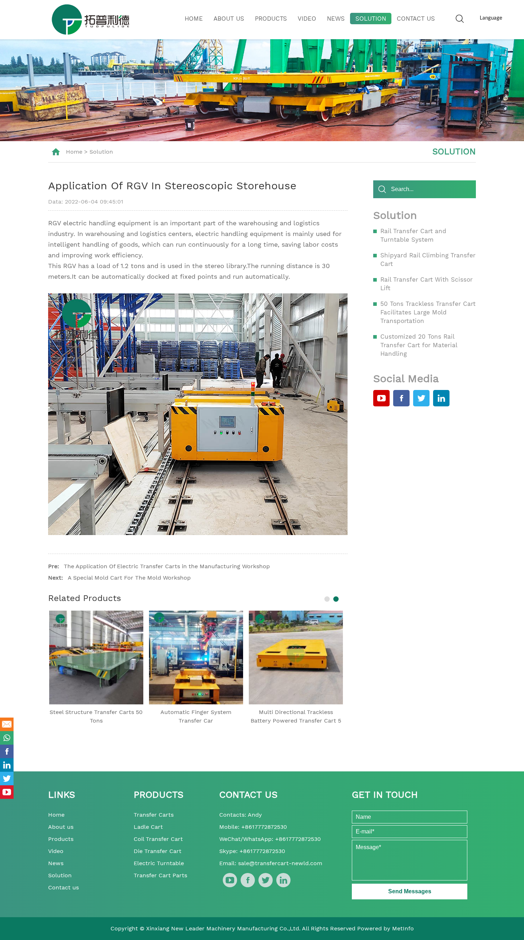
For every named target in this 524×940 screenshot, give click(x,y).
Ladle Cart (148, 826)
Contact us (416, 18)
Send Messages (409, 891)
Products (271, 18)
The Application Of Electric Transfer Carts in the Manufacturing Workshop (167, 566)
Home (194, 18)
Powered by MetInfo (385, 928)
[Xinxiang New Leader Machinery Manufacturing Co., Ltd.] (90, 19)
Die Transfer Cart (157, 851)
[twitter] (421, 398)
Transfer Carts (154, 814)
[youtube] (381, 398)
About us (229, 18)
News (336, 18)
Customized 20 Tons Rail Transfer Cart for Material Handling (418, 345)
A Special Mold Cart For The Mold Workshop (129, 577)
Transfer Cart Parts (160, 875)
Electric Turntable (159, 863)
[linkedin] (441, 398)
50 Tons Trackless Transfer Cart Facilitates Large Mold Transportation (428, 312)
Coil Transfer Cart (158, 839)
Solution (370, 18)
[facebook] (401, 398)
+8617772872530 (264, 826)
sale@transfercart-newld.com (280, 863)
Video (307, 18)
